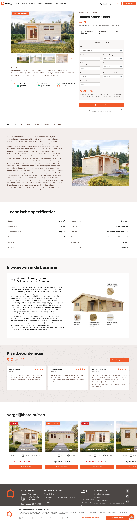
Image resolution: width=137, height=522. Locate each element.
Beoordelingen (59, 124)
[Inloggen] (100, 3)
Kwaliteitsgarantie (87, 499)
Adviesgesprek (129, 3)
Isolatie (82, 55)
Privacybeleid (49, 494)
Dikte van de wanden (87, 47)
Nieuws (84, 506)
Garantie (47, 502)
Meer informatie (25, 467)
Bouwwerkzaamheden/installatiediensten (110, 504)
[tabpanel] (26, 378)
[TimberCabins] (9, 514)
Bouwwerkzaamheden (111, 73)
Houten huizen (20, 3)
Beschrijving (11, 124)
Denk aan (70, 15)
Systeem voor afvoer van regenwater (88, 64)
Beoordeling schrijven (119, 360)
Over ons (84, 496)
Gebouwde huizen (61, 3)
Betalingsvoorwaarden (102, 494)
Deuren (105, 63)
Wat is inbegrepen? (42, 124)
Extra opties (84, 81)
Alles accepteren (117, 517)
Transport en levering (102, 500)
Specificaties (25, 124)
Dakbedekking (108, 55)
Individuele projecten (35, 3)
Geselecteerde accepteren (90, 517)
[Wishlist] (113, 3)
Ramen (82, 73)
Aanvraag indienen (103, 105)
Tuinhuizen (94, 12)
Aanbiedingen (48, 3)
